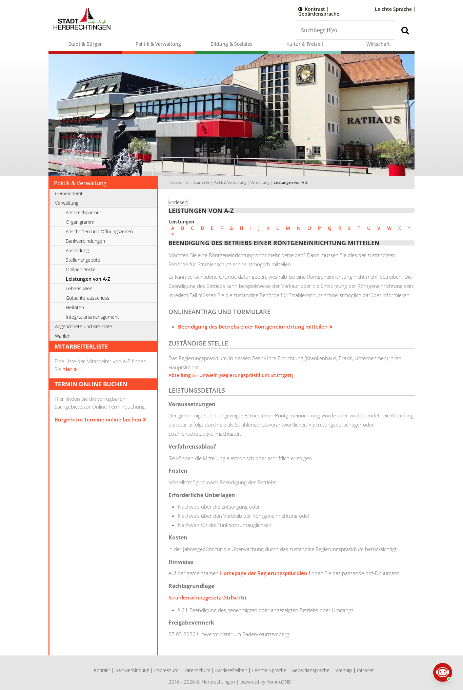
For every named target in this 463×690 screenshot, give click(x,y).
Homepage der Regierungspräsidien (263, 573)
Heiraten (75, 307)
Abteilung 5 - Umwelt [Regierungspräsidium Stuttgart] (231, 375)
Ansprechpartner (83, 212)
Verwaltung (259, 182)
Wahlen (63, 336)
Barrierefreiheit (231, 670)
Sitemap (343, 670)
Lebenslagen (79, 288)
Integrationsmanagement (92, 317)
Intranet (365, 670)
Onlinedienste (81, 269)
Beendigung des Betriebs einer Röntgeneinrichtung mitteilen (253, 326)
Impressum (166, 670)
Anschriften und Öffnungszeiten (99, 231)
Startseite (201, 182)
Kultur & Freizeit (304, 44)
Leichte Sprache (393, 9)
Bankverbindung (132, 670)
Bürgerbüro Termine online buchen (98, 419)
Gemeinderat (69, 193)
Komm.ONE (278, 681)
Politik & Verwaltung (158, 44)
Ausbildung (77, 250)
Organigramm (80, 222)
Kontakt (102, 670)
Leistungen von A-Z (290, 182)
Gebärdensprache (318, 14)
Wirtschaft (378, 44)
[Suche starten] (405, 30)
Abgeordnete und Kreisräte (83, 326)
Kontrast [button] (315, 9)
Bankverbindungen (85, 241)
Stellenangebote (83, 260)
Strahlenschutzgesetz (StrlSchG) (207, 597)
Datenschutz (196, 670)
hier (67, 369)
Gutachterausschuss (87, 298)
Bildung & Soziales (231, 44)
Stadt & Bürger (85, 44)
